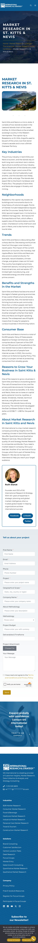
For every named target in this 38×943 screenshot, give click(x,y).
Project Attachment (11, 644)
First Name (7, 550)
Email (5, 559)
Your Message (8, 653)
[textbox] (11, 620)
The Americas (8, 46)
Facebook (14, 516)
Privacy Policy (8, 886)
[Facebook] (8, 906)
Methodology (8, 616)
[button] (31, 5)
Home (5, 44)
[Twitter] (16, 906)
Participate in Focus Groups (14, 901)
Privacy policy (27, 940)
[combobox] (19, 620)
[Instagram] (20, 906)
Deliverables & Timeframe (13, 635)
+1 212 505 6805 (11, 786)
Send (7, 692)
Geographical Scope (11, 588)
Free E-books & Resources (13, 891)
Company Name (9, 597)
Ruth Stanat (11, 484)
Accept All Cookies (14, 940)
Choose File (9, 648)
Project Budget (9, 625)
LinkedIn (27, 516)
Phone (5, 569)
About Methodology (11, 607)
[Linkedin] (4, 906)
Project (6, 578)
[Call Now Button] (33, 939)
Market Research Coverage (21, 44)
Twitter (28, 521)
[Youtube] (12, 906)
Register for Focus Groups (13, 896)
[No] (36, 934)
